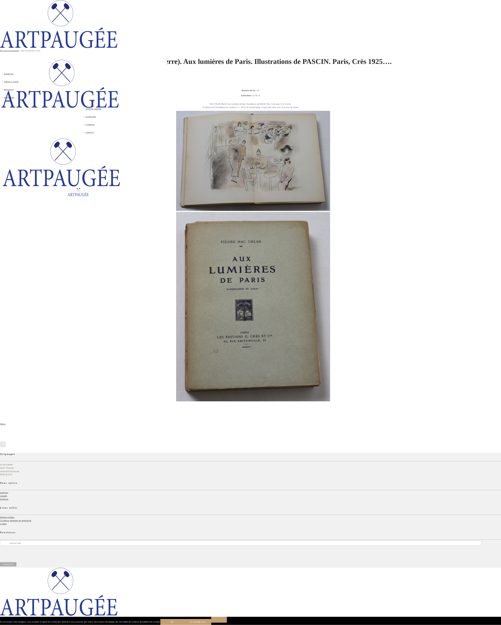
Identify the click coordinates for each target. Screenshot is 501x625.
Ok (172, 622)
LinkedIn (3, 496)
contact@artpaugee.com (9, 471)
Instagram (4, 493)
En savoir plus (197, 622)
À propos (90, 125)
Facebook (4, 499)
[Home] (61, 186)
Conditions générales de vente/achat (15, 521)
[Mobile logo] (58, 615)
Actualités (91, 117)
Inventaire (9, 97)
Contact (90, 132)
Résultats (9, 90)
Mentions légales (7, 517)
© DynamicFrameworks (9, 51)
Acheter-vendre (93, 109)
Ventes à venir (11, 82)
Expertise (8, 74)
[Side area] (58, 47)
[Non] (219, 620)
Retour (3, 424)
